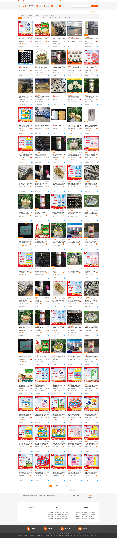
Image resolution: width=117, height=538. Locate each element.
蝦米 (63, 535)
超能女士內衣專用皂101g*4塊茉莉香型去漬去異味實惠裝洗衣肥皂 (91, 473)
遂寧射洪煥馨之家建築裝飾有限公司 (54, 514)
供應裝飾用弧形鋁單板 (24, 67)
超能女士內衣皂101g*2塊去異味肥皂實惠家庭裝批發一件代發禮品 (74, 473)
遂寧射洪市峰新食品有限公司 (67, 512)
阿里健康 (91, 535)
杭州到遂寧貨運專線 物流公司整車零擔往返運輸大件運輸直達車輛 (74, 242)
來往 (85, 535)
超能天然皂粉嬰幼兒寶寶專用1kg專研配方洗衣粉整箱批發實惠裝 (42, 415)
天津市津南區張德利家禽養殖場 (87, 518)
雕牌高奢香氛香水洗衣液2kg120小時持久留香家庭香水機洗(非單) (91, 68)
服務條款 (61, 533)
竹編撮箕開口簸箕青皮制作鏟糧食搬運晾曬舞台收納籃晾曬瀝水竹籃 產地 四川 (58, 184)
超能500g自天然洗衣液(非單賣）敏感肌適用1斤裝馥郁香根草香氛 (91, 386)
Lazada (98, 535)
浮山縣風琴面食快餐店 (86, 514)
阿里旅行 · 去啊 (54, 535)
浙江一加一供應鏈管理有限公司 (72, 244)
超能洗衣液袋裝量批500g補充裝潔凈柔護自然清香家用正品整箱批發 (25, 39)
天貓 (44, 535)
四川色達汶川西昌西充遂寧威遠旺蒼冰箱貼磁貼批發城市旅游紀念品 (74, 68)
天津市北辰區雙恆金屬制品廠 (87, 512)
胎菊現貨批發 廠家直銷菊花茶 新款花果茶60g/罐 (58, 155)
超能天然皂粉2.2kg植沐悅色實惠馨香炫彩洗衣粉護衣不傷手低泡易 (25, 473)
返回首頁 (67, 490)
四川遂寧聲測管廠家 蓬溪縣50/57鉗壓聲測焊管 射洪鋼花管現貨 (25, 97)
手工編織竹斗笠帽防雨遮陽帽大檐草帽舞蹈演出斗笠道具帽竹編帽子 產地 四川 (91, 213)
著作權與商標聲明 (51, 533)
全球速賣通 (38, 535)
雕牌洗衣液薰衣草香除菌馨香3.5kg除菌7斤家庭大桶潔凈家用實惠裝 (74, 415)
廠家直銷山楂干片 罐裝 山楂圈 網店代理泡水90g (41, 213)
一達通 (95, 535)
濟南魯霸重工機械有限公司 (79, 512)
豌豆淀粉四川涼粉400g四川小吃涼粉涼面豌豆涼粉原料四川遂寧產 (25, 386)
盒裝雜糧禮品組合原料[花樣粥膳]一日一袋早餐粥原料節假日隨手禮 (25, 242)
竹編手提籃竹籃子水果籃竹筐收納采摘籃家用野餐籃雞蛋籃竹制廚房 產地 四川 (74, 155)
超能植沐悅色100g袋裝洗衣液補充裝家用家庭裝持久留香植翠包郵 (58, 415)
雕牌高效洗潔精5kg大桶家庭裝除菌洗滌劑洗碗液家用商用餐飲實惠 (75, 386)
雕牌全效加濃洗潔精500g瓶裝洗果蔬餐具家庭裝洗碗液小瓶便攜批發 (74, 184)
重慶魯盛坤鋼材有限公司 (55, 41)
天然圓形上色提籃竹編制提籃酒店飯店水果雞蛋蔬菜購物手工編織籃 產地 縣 (25, 213)
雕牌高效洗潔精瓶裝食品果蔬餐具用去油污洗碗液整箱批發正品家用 (25, 155)
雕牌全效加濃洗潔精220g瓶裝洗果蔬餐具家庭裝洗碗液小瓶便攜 (41, 386)
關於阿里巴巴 (70, 533)
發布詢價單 (90, 495)
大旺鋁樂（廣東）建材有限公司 (22, 70)
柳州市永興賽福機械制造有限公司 (95, 518)
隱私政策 (65, 533)
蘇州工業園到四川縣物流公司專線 (74, 39)
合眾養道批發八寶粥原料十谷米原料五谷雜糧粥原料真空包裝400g (91, 126)
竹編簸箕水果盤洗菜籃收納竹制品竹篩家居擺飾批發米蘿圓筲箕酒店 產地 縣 (58, 242)
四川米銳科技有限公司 (88, 41)
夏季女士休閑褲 (77, 518)
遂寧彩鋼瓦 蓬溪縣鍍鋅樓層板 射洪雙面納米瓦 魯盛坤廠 (42, 126)
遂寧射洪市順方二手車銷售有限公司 (68, 516)
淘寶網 (42, 535)
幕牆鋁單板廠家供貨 (57, 125)
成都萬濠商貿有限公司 (79, 516)
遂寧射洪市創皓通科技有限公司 (60, 518)
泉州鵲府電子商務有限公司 (72, 70)
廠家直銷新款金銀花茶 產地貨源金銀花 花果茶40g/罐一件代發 (91, 97)
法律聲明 (57, 533)
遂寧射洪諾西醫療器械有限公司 (53, 512)
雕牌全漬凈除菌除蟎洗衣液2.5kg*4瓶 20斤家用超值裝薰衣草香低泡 (42, 473)
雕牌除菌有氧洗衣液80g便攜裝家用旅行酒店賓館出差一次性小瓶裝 (91, 155)
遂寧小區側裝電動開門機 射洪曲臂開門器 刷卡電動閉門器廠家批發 (91, 39)
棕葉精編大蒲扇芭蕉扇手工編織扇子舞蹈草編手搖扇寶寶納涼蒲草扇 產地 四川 (74, 97)
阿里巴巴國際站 (25, 535)
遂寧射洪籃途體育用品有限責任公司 (68, 518)
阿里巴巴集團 (19, 535)
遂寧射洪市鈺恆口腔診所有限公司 (68, 514)
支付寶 (83, 535)
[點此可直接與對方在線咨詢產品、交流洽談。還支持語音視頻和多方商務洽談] (31, 47)
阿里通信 (74, 535)
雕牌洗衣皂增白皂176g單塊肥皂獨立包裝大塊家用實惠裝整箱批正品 (25, 415)
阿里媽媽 (60, 535)
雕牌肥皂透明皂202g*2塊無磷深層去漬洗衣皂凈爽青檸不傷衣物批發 (58, 444)
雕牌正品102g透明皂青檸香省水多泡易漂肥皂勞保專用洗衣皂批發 (25, 126)
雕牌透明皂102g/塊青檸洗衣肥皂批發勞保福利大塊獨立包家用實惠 (42, 444)
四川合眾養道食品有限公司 (55, 70)
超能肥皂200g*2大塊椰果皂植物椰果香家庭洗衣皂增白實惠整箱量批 (91, 415)
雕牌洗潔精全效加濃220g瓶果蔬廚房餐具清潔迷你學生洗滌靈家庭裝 (58, 213)
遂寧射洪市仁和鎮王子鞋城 (60, 512)
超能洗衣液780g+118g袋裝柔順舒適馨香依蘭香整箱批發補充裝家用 (58, 386)
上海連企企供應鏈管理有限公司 (72, 41)
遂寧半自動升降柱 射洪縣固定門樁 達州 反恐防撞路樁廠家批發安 (42, 97)
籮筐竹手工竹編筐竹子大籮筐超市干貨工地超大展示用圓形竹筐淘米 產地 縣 (74, 126)
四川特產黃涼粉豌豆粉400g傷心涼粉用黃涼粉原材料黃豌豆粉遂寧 (41, 242)
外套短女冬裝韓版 (92, 512)
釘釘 (88, 535)
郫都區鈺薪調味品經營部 (39, 41)
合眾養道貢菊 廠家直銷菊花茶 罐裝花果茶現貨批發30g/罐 (42, 184)
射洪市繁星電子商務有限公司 (22, 41)
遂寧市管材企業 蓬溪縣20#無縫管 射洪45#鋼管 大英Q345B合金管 (41, 155)
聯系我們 (75, 533)
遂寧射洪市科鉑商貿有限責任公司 (54, 516)
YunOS (71, 535)
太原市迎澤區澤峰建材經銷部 (94, 514)
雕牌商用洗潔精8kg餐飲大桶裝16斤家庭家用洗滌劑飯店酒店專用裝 (91, 444)
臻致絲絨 (90, 516)
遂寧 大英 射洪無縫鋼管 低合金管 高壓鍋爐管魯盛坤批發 (74, 213)
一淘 (50, 535)
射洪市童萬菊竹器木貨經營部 (39, 70)
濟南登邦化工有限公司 (79, 514)
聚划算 (47, 535)
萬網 (78, 535)
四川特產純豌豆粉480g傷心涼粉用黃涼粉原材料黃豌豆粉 (41, 39)
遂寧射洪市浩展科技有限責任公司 (61, 514)
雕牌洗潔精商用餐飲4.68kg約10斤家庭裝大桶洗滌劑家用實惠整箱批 (25, 444)
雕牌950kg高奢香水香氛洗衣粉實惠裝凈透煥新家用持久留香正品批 (75, 444)
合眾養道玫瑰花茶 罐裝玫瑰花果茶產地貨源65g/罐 (58, 68)
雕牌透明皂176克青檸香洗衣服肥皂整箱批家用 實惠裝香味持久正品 (58, 473)
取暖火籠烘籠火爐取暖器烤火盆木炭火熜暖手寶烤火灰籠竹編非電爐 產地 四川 (42, 68)
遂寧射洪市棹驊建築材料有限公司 (61, 516)
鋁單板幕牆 (55, 96)
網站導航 (79, 533)
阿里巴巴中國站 (32, 535)
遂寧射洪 (77, 495)
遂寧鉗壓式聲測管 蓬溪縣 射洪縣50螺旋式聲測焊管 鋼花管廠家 (25, 184)
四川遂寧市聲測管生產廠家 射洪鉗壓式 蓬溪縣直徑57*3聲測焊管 (58, 39)
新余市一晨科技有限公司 (86, 516)
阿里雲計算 (67, 535)
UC (80, 535)
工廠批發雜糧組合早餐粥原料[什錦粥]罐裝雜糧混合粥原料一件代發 (91, 242)
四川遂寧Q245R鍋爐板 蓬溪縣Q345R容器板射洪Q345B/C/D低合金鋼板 (91, 184)
